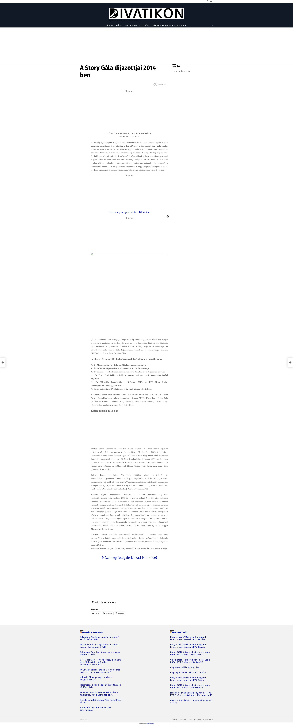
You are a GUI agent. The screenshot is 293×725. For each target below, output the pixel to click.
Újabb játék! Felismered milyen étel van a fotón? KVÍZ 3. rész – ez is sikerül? (190, 661)
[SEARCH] (212, 25)
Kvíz (190, 719)
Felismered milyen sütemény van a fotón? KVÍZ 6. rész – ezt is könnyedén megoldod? (191, 694)
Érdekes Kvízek (179, 632)
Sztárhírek (144, 25)
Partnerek (197, 719)
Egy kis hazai (131, 25)
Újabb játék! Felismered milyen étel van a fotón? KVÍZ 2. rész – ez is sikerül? (190, 686)
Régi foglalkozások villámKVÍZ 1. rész (188, 672)
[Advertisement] (146, 46)
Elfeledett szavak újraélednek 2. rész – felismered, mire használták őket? (99, 693)
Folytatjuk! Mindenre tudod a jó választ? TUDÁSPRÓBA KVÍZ (99, 638)
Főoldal (109, 25)
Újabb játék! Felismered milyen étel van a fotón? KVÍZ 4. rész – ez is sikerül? (190, 653)
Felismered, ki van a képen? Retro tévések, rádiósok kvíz (100, 686)
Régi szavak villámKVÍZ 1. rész (184, 667)
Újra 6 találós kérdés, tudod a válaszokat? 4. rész (191, 701)
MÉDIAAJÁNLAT (208, 719)
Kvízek (119, 25)
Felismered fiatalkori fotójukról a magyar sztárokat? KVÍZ (100, 653)
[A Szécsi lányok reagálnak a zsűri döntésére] (290, 362)
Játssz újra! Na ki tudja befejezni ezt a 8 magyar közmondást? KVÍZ (99, 645)
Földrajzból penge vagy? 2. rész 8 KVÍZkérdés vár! (96, 678)
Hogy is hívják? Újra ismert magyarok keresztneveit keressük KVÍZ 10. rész (188, 645)
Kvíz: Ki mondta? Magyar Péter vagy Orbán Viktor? (101, 701)
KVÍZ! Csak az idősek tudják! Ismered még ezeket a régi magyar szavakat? (100, 671)
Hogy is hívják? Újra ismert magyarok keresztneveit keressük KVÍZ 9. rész (188, 679)
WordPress (150, 724)
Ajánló (156, 25)
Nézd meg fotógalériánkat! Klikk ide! (129, 557)
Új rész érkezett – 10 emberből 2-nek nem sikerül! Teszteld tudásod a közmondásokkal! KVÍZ (100, 662)
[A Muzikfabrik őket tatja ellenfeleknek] (2, 362)
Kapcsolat (179, 25)
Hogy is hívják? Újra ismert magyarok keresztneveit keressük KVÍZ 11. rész (188, 638)
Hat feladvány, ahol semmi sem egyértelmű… (95, 708)
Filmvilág (166, 25)
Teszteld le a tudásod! (92, 632)
